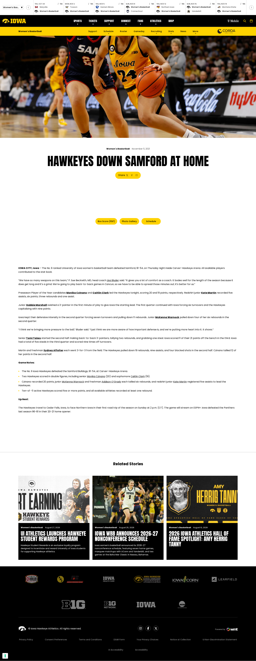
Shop (171, 21)
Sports (78, 21)
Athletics (155, 21)
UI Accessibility (115, 649)
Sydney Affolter (53, 350)
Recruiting (156, 31)
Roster (123, 31)
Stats (171, 31)
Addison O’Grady (111, 381)
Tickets (93, 21)
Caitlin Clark (101, 292)
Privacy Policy (26, 639)
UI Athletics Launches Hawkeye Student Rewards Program (53, 536)
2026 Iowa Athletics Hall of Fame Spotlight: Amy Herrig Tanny (198, 539)
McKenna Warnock (167, 317)
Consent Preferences (56, 639)
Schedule (108, 31)
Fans (140, 21)
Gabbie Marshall (36, 305)
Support (109, 21)
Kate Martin (208, 292)
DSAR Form (119, 639)
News (183, 31)
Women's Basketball (118, 148)
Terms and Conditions (90, 639)
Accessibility (141, 649)
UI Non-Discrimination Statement (220, 639)
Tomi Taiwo (33, 338)
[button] (28, 7)
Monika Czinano (76, 292)
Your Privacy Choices (147, 639)
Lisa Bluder (113, 280)
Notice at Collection (180, 639)
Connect (126, 21)
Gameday (139, 31)
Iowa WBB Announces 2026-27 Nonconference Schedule (126, 536)
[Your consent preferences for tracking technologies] (5, 656)
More (195, 31)
